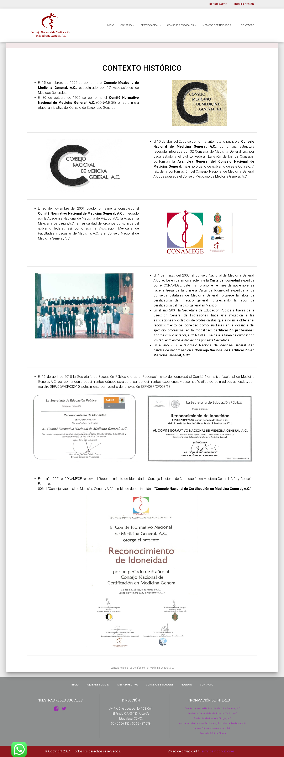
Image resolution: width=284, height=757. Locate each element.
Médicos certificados (217, 25)
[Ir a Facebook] (56, 709)
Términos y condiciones (217, 751)
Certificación (150, 25)
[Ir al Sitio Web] (64, 709)
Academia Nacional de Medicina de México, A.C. (213, 713)
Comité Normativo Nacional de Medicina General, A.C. (213, 708)
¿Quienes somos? (97, 684)
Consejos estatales (180, 25)
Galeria (186, 684)
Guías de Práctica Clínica (213, 733)
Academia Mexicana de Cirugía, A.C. (213, 718)
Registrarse (218, 4)
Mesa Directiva (127, 684)
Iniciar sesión (244, 4)
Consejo (126, 25)
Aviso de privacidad (182, 751)
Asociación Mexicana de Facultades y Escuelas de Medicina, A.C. (212, 723)
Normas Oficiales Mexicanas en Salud (212, 728)
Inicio (110, 25)
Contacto (247, 25)
